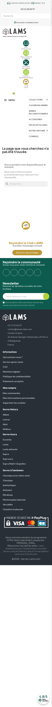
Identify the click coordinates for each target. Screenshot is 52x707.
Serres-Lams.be (10, 551)
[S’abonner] (46, 296)
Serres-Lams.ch (27, 551)
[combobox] (21, 16)
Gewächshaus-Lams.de (34, 548)
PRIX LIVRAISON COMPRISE (26, 57)
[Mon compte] (8, 92)
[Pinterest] (21, 272)
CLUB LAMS (26, 86)
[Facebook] (6, 272)
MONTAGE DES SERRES (26, 67)
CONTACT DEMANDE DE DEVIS (26, 77)
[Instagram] (14, 272)
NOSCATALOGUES (26, 48)
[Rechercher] (47, 16)
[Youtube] (29, 272)
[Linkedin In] (37, 272)
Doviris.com (31, 554)
